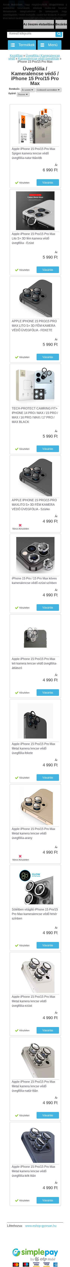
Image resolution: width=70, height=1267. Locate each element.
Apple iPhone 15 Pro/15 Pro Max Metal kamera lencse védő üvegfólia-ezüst (33, 1001)
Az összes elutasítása (38, 24)
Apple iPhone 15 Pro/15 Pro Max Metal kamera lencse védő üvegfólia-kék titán (33, 1171)
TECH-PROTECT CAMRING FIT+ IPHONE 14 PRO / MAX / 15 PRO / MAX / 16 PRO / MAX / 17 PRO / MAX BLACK (35, 415)
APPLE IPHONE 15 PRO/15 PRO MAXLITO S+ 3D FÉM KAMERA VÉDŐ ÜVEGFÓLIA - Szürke (34, 505)
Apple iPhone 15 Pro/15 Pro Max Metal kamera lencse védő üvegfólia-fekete (33, 748)
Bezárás (61, 24)
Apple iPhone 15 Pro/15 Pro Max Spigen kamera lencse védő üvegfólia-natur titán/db (33, 153)
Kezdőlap (16, 55)
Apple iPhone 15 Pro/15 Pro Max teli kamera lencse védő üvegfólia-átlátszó (34, 663)
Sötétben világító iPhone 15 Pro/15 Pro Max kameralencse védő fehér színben (35, 914)
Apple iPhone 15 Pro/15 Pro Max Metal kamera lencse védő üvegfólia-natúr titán (33, 1086)
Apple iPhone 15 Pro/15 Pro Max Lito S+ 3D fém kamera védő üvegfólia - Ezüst (33, 238)
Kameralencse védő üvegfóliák (38, 58)
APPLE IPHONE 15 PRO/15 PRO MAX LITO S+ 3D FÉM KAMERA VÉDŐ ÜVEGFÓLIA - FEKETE (34, 326)
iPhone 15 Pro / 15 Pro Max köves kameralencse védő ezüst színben (34, 581)
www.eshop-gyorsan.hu (40, 1225)
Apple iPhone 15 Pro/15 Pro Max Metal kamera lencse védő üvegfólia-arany (33, 833)
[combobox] (28, 90)
